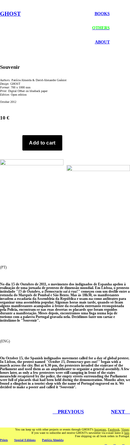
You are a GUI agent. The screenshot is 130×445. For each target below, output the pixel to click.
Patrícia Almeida (52, 440)
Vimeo (125, 429)
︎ (114, 443)
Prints (4, 440)
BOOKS (102, 13)
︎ (106, 443)
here (126, 432)
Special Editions (25, 440)
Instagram (100, 429)
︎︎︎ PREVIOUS (68, 412)
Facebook (113, 429)
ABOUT (102, 42)
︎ (123, 443)
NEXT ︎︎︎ (120, 412)
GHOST (10, 14)
